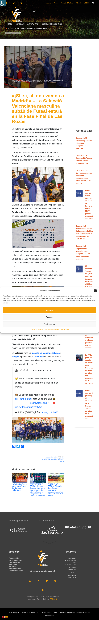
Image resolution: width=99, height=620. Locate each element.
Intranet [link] (48, 3)
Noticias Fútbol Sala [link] (28, 82)
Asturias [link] (55, 353)
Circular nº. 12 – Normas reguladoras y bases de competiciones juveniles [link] (84, 143)
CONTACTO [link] (72, 572)
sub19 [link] (62, 462)
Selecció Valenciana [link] (56, 460)
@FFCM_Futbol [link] (23, 399)
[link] (3, 3)
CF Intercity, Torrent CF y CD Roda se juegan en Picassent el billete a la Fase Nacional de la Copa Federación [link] (89, 281)
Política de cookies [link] (36, 329)
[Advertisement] (84, 87)
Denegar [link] (49, 317)
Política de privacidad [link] (52, 329)
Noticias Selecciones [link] (45, 82)
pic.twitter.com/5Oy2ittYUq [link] (28, 407)
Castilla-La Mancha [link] (41, 353)
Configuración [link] (49, 324)
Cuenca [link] (45, 460)
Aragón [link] (15, 357)
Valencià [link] (78, 3)
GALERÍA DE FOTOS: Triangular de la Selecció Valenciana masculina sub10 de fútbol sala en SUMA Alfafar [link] (55, 490)
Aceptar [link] (49, 310)
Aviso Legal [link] (65, 329)
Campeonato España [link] (51, 458)
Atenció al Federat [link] (67, 3)
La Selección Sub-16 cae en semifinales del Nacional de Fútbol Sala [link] (19, 487)
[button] (95, 290)
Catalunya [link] (39, 357)
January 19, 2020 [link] (49, 412)
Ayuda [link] (56, 3)
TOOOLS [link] (53, 599)
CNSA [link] (62, 458)
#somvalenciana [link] (38, 403)
